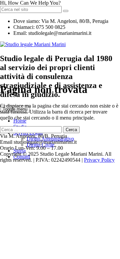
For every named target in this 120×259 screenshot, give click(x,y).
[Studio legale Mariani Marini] (33, 44)
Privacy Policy (99, 160)
